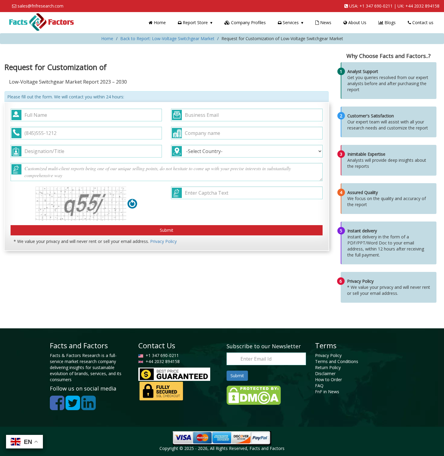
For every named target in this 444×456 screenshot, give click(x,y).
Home (159, 22)
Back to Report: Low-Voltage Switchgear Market (167, 38)
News (325, 22)
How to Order (328, 379)
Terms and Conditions (336, 361)
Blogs (389, 22)
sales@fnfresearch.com (40, 6)
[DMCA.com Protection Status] (254, 394)
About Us (356, 22)
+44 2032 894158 (422, 6)
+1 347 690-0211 (376, 6)
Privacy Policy (163, 241)
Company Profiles (248, 22)
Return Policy (328, 367)
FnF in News (327, 391)
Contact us (422, 22)
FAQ (319, 385)
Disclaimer (325, 373)
